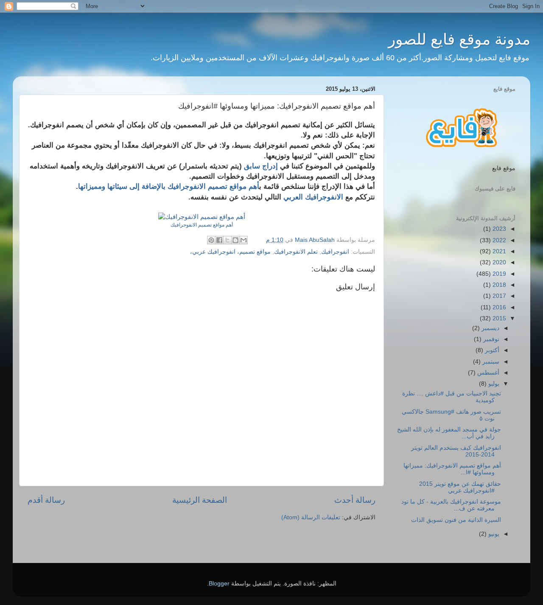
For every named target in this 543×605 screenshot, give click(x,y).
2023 (498, 229)
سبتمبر (490, 362)
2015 (498, 318)
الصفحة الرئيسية (199, 500)
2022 (498, 240)
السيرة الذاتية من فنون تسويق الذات (456, 520)
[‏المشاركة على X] (227, 240)
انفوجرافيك (335, 252)
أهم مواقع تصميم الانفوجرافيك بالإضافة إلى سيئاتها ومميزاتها (168, 186)
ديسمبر (489, 328)
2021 (498, 251)
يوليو (493, 384)
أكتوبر (491, 350)
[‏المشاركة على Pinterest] (211, 240)
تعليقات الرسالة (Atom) (310, 517)
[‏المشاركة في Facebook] (219, 240)
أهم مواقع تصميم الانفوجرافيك (202, 225)
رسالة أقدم (46, 500)
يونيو (493, 534)
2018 (498, 285)
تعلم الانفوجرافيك (296, 252)
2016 (498, 307)
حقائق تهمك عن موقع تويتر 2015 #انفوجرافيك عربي (460, 487)
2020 (498, 262)
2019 (498, 274)
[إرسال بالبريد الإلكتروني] (243, 240)
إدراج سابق (261, 166)
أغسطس (487, 373)
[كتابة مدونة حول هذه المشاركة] (235, 240)
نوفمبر (490, 339)
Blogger (219, 583)
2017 (498, 296)
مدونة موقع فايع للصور (459, 39)
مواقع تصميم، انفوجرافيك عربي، (230, 252)
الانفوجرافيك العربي (313, 197)
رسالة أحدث (354, 500)
